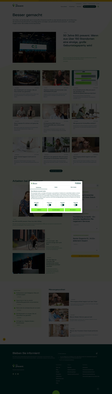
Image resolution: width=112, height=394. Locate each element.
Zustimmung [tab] (38, 187)
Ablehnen (39, 209)
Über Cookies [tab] (73, 187)
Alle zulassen (72, 209)
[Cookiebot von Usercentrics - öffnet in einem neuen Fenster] (76, 183)
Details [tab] (56, 187)
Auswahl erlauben (56, 209)
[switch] (49, 205)
